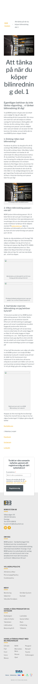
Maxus (6, 658)
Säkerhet (7, 596)
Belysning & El (9, 628)
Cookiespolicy (9, 578)
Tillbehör (23, 628)
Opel (16, 657)
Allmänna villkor (9, 572)
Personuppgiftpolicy (11, 575)
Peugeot (28, 646)
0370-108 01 (25, 2)
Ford (5, 652)
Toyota (27, 652)
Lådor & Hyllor (9, 619)
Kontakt (22, 596)
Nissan (16, 654)
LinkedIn (7, 448)
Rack (21, 622)
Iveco (6, 655)
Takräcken (7, 622)
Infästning (23, 625)
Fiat (5, 649)
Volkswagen (29, 655)
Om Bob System (25, 593)
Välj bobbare (31, 8)
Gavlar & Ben (24, 619)
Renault (28, 649)
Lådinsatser (8, 625)
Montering (7, 593)
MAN (16, 646)
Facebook (7, 437)
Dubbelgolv (8, 616)
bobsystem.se (17, 226)
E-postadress (11, 472)
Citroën (6, 646)
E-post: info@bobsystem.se (14, 524)
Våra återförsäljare (10, 599)
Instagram (7, 442)
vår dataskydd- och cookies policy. (16, 481)
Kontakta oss (8, 426)
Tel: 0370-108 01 (10, 521)
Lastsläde (23, 616)
